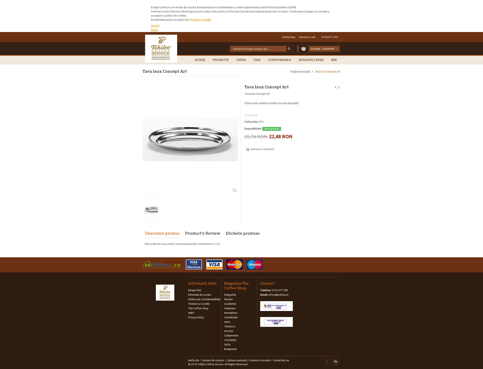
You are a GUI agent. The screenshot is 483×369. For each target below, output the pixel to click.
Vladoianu (230, 308)
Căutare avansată (236, 360)
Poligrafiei (230, 294)
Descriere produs (162, 233)
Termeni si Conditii (199, 303)
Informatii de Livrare (199, 294)
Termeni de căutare (213, 360)
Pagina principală (300, 71)
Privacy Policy (196, 317)
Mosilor (228, 299)
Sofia (227, 344)
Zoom (234, 190)
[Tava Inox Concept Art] (190, 86)
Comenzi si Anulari (260, 360)
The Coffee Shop (198, 308)
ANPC (191, 312)
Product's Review (202, 233)
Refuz (154, 29)
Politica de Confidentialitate (204, 299)
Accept (155, 25)
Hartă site (193, 360)
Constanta (230, 339)
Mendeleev (231, 312)
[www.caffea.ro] (161, 49)
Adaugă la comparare (262, 149)
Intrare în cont (307, 37)
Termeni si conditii (200, 19)
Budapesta (230, 349)
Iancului (228, 330)
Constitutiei (231, 317)
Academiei (230, 303)
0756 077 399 (280, 290)
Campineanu (231, 335)
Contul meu (288, 37)
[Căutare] (289, 49)
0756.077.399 (330, 37)
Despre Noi (194, 290)
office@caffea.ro (278, 294)
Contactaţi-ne (281, 360)
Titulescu (229, 326)
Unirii (227, 321)
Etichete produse (243, 233)
